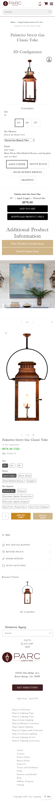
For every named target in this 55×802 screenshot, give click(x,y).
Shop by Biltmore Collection (25, 723)
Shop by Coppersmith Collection (27, 730)
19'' (5, 465)
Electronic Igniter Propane (15, 501)
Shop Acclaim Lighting (23, 720)
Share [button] (7, 535)
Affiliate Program (25, 781)
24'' (12, 465)
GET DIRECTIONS (27, 687)
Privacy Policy (23, 757)
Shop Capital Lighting (22, 727)
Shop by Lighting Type (23, 713)
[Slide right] (33, 435)
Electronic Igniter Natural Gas (17, 496)
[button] (46, 3)
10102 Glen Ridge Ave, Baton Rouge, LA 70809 (27, 675)
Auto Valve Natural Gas (14, 507)
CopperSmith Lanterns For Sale (30, 22)
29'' (20, 465)
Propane (22, 491)
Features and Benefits (27, 774)
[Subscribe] (50, 633)
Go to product (27, 611)
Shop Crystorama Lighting (24, 733)
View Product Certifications (27, 243)
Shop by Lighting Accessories (26, 740)
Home (13, 22)
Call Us (27, 640)
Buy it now (42, 517)
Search (20, 750)
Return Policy (23, 760)
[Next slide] (33, 322)
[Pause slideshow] (52, 322)
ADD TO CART (28, 208)
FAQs (19, 771)
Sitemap (20, 784)
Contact (20, 753)
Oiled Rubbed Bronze (13, 481)
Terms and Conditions (27, 767)
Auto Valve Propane (38, 507)
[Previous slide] (21, 322)
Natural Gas (8, 491)
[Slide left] (21, 435)
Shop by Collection (21, 709)
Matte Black (25, 475)
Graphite (31, 481)
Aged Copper (9, 475)
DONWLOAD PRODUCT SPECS (27, 216)
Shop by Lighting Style (23, 716)
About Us (21, 764)
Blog (19, 778)
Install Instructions (27, 251)
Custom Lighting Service (23, 737)
